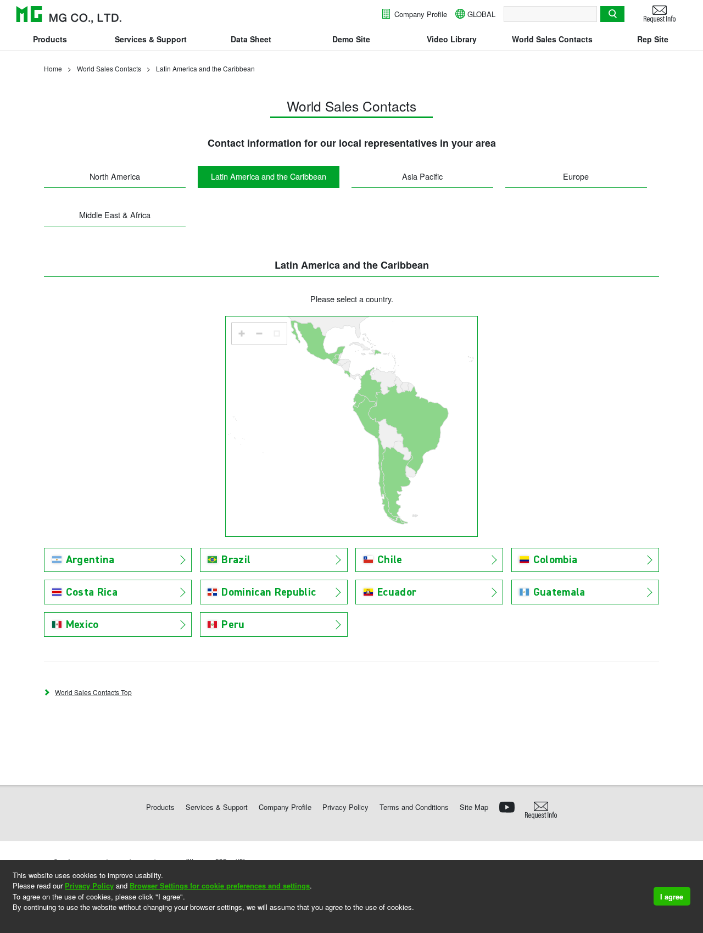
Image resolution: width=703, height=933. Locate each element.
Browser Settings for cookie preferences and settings (220, 885)
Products (50, 39)
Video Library (452, 39)
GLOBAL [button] (481, 14)
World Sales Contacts (552, 39)
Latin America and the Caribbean (268, 176)
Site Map (474, 807)
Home (53, 68)
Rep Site (652, 39)
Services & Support (151, 39)
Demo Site (351, 39)
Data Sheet (251, 39)
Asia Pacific (422, 176)
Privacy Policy (89, 885)
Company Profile (419, 14)
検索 (612, 14)
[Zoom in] (241, 333)
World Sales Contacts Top (93, 692)
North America (115, 176)
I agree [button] (671, 896)
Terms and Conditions (414, 807)
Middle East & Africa (114, 214)
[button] (14, 921)
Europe (576, 176)
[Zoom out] (259, 333)
